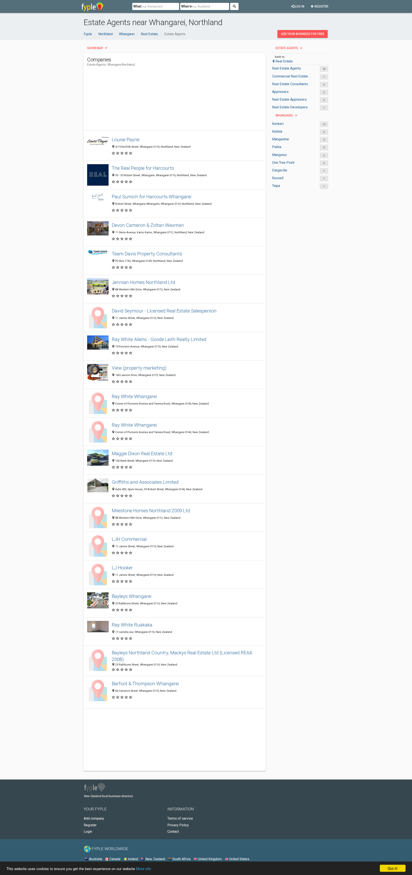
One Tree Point (283, 163)
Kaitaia (277, 131)
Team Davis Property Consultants (147, 253)
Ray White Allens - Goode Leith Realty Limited (159, 339)
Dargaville (279, 170)
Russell (277, 178)
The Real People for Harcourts (143, 168)
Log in (299, 6)
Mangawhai (280, 139)
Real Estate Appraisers (289, 99)
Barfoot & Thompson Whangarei (145, 683)
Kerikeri (278, 124)
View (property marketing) (139, 368)
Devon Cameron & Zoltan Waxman (148, 225)
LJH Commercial (129, 539)
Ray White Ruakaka (132, 625)
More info (143, 868)
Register (321, 6)
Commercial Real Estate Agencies (292, 76)
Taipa (276, 186)
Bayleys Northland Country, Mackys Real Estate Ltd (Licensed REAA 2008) (182, 656)
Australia (95, 859)
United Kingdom (209, 859)
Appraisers (280, 92)
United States (238, 859)
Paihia (276, 147)
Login (88, 832)
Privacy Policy (178, 825)
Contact (173, 832)
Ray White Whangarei (134, 396)
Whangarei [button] (284, 115)
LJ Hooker (122, 567)
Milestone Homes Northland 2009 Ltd (151, 510)
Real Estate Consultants (290, 84)
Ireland (132, 859)
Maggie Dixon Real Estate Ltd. (142, 453)
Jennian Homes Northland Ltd (143, 282)
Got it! (393, 868)
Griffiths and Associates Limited (145, 482)
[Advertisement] (165, 100)
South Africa (181, 859)
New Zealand (154, 859)
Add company (94, 818)
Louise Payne (125, 139)
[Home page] (92, 6)
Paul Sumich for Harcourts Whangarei (151, 196)
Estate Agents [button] (287, 48)
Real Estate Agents (286, 68)
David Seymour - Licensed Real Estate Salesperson (164, 311)
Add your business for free (302, 34)
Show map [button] (95, 48)
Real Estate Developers (290, 107)
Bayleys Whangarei (131, 596)
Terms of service (180, 818)
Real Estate (284, 61)
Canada (114, 859)
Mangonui (279, 155)
